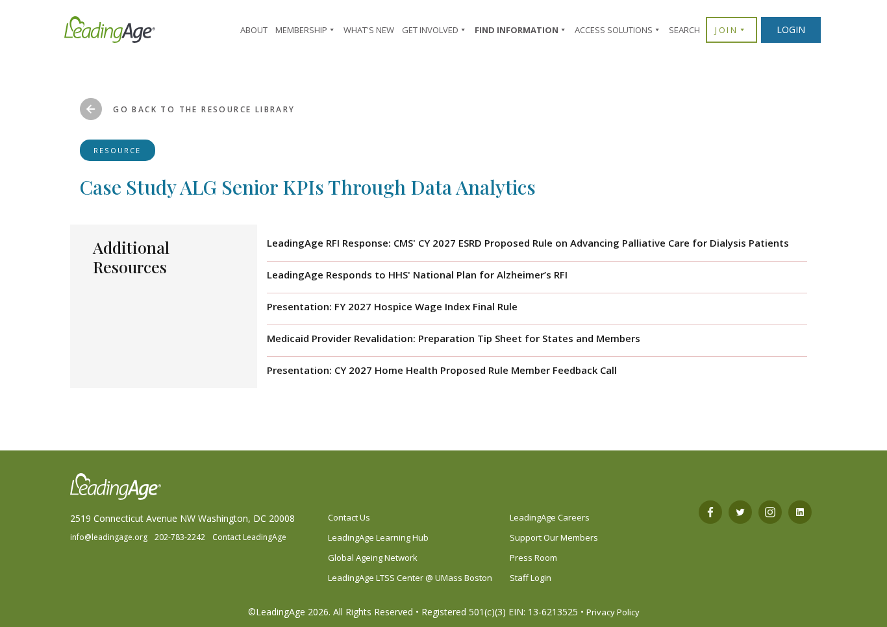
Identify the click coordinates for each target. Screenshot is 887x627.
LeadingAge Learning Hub (378, 537)
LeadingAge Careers (550, 517)
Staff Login (530, 578)
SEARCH (684, 30)
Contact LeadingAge (249, 537)
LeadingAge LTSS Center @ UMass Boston (410, 578)
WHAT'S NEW (369, 30)
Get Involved (430, 30)
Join (726, 30)
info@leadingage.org (108, 537)
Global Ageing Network (373, 557)
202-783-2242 (180, 537)
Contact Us (349, 517)
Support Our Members (554, 537)
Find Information (516, 30)
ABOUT (254, 30)
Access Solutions (614, 30)
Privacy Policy (613, 612)
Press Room (533, 557)
